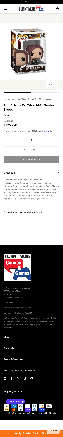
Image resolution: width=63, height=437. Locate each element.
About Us (9, 348)
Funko (6, 115)
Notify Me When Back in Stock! (31, 433)
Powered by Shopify (47, 413)
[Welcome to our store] (31, 2)
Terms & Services (13, 359)
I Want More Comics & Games (24, 413)
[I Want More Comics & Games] (31, 8)
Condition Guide (13, 212)
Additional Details (33, 212)
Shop (6, 336)
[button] (5, 9)
